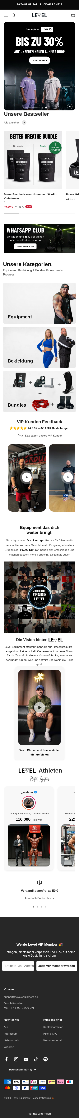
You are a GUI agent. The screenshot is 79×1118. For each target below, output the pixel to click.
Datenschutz (11, 1040)
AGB (6, 1026)
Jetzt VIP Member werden (56, 966)
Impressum (10, 1033)
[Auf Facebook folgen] (6, 1059)
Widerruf (9, 1046)
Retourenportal (52, 1040)
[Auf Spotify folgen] (45, 1059)
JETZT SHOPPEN (39, 60)
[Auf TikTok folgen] (35, 1059)
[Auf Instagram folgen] (16, 1059)
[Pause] (69, 106)
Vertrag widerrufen (39, 1113)
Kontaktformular (53, 1026)
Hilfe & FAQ (50, 1033)
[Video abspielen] (27, 477)
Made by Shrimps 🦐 (43, 1098)
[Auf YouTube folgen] (26, 1059)
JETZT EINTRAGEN (25, 246)
